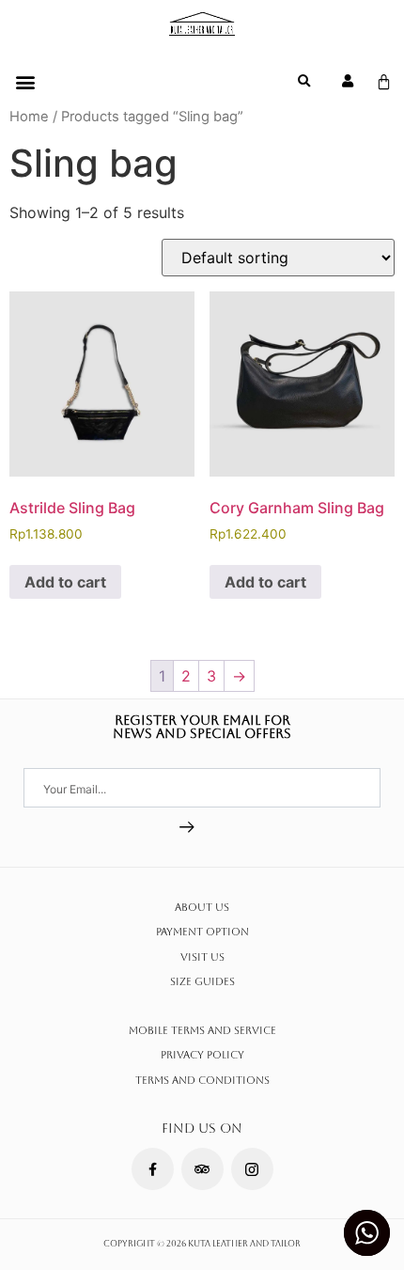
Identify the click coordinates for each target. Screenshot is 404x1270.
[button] (24, 81)
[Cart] (384, 82)
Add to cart (65, 581)
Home (29, 116)
